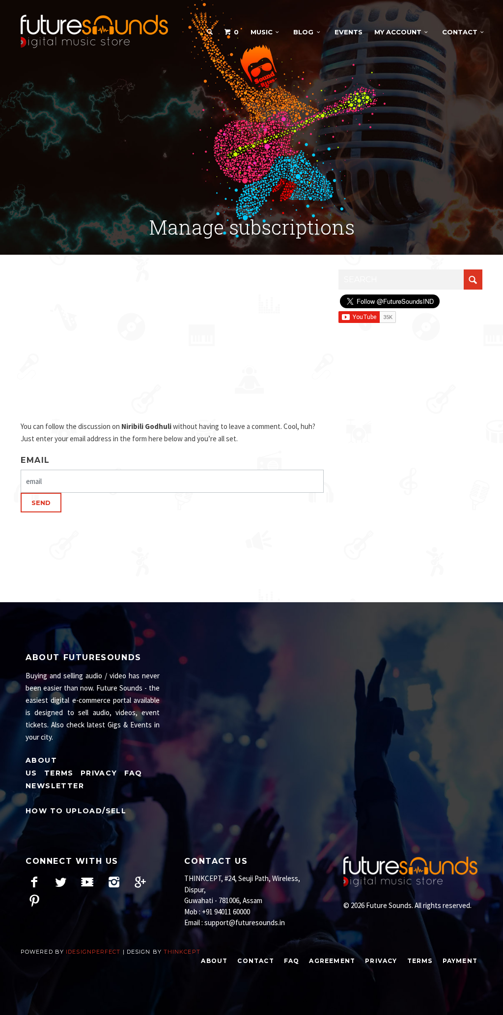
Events (349, 32)
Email (35, 460)
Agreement (332, 960)
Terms (59, 773)
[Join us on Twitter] (60, 882)
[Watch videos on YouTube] (87, 882)
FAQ (133, 773)
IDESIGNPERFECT (93, 951)
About (214, 960)
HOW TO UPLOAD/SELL (76, 810)
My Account (397, 32)
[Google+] (140, 882)
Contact (459, 32)
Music (262, 32)
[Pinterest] (34, 900)
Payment (460, 960)
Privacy (99, 773)
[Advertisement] (251, 132)
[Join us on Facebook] (34, 882)
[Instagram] (113, 882)
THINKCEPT (182, 951)
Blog (303, 32)
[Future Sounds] (94, 32)
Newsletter (55, 785)
